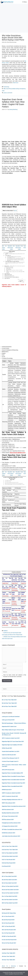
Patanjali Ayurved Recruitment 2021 (11, 822)
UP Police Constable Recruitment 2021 (12, 829)
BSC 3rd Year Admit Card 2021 (10, 903)
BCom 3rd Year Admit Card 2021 (10, 893)
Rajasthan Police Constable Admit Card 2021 (13, 779)
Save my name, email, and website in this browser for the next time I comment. (14, 675)
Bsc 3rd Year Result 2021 (8, 933)
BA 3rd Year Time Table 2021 (9, 706)
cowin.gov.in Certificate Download (10, 716)
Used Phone (9, 88)
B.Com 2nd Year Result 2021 (9, 939)
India (3, 90)
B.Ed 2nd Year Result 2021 (8, 863)
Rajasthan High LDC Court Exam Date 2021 (13, 741)
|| (11, 574)
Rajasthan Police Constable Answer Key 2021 (13, 783)
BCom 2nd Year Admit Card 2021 (10, 889)
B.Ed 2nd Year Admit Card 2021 (10, 856)
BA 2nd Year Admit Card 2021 (14, 473)
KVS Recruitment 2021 (8, 819)
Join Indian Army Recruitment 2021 (11, 836)
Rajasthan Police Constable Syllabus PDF (12, 773)
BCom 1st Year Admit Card (9, 886)
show (15, 210)
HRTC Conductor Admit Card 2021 (11, 738)
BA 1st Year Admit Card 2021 (6, 473)
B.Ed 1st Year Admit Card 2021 (10, 853)
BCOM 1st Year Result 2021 (9, 936)
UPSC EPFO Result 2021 (8, 769)
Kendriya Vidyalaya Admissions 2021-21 (12, 799)
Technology (6, 86)
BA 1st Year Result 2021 (8, 916)
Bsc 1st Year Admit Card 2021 (9, 896)
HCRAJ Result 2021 (7, 748)
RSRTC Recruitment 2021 (8, 803)
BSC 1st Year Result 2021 (8, 926)
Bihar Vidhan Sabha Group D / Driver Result (13, 729)
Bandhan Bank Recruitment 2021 (10, 813)
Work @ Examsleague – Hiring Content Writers (14, 723)
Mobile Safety (15, 88)
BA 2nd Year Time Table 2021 (9, 703)
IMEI (4, 88)
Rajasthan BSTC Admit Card (9, 726)
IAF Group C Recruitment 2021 (10, 816)
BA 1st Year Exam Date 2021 (6, 247)
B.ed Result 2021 (6, 866)
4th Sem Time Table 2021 (8, 956)
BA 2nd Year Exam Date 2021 (14, 247)
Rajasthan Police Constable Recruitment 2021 (14, 806)
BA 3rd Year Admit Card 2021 (9, 883)
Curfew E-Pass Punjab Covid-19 (10, 761)
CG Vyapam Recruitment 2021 (10, 826)
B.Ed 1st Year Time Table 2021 (10, 846)
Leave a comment (7, 92)
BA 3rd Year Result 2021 (8, 923)
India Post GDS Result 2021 (9, 754)
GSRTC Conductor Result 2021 (10, 796)
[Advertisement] (14, 18)
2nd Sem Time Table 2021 (8, 953)
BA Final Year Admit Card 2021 (22, 473)
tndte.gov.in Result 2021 (8, 719)
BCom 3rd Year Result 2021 (9, 943)
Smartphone (22, 88)
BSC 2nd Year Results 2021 (9, 929)
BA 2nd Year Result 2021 (8, 919)
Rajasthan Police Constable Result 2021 (12, 786)
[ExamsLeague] (7, 2)
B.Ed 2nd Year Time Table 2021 (10, 849)
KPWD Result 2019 (7, 789)
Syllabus (5, 630)
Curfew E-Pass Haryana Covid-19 (10, 758)
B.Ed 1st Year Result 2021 (8, 859)
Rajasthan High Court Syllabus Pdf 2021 (12, 744)
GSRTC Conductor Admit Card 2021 (11, 793)
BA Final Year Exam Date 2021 (22, 247)
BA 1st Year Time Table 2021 (9, 699)
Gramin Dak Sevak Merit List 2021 (10, 751)
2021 (17, 886)
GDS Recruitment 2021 (8, 809)
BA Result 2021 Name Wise (9, 913)
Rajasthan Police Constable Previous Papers (13, 776)
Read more (15, 82)
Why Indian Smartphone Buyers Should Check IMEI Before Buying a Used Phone (13, 38)
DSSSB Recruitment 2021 (8, 832)
